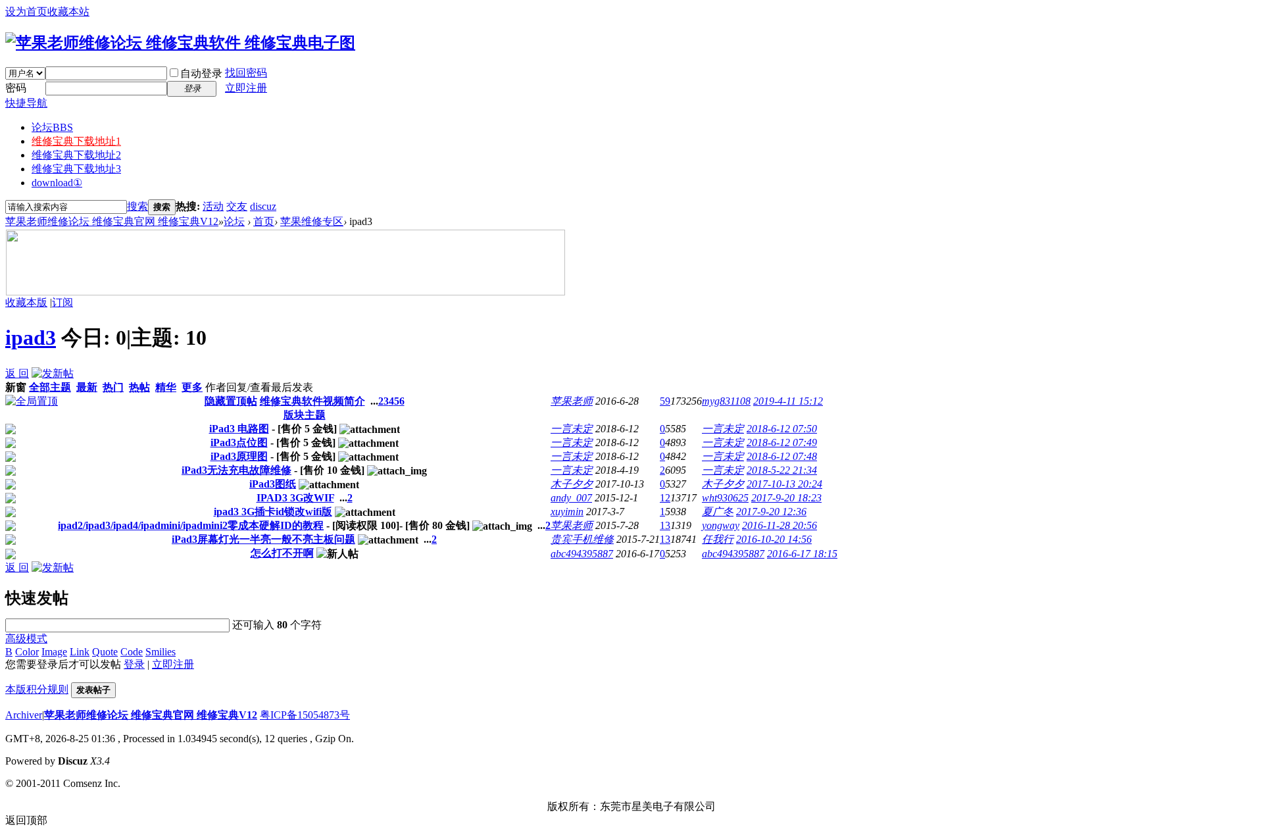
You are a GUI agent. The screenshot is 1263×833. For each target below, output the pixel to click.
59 (665, 401)
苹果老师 (572, 401)
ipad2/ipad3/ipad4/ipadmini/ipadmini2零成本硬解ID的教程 (191, 525)
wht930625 (725, 497)
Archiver (23, 714)
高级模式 (26, 638)
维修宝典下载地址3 (76, 168)
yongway (720, 525)
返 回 (17, 373)
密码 (15, 87)
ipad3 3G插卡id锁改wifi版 (273, 511)
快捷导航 (26, 103)
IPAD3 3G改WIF (295, 497)
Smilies (160, 651)
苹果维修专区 (311, 221)
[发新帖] (53, 373)
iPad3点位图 (239, 442)
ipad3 (30, 337)
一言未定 (572, 428)
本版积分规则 (36, 689)
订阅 (62, 302)
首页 (263, 221)
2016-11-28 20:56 (779, 525)
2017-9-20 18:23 (786, 497)
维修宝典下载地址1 (76, 141)
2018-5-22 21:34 (782, 470)
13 (665, 525)
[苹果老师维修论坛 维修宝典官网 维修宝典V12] (180, 42)
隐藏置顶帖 (231, 401)
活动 (213, 206)
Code (131, 651)
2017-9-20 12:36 (771, 511)
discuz (263, 206)
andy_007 (571, 497)
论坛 (52, 127)
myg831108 (726, 401)
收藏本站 (68, 11)
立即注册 (246, 87)
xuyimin (567, 511)
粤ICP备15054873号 (305, 714)
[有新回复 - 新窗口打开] (10, 430)
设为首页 (26, 11)
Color (27, 651)
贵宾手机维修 (582, 539)
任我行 (717, 539)
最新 (86, 387)
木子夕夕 (572, 484)
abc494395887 (582, 553)
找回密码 (246, 72)
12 (665, 497)
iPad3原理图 (239, 456)
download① (57, 182)
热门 (113, 387)
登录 (134, 664)
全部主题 (50, 387)
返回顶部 (26, 820)
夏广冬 (717, 511)
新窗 (15, 387)
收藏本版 (26, 302)
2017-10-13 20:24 (784, 484)
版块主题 (305, 414)
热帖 (139, 387)
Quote (105, 651)
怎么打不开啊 (282, 553)
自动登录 (201, 73)
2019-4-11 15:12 (788, 401)
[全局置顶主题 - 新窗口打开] (31, 401)
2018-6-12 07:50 (782, 428)
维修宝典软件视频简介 (312, 401)
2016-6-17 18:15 (802, 553)
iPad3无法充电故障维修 (236, 470)
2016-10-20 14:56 (774, 539)
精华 (165, 387)
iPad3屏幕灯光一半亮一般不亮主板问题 (263, 539)
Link (79, 651)
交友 (236, 206)
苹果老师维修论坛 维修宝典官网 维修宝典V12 (111, 221)
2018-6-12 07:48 (782, 456)
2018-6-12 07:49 (782, 442)
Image (54, 651)
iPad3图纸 (272, 484)
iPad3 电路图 (239, 428)
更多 (192, 387)
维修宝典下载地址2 (76, 155)
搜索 (137, 206)
